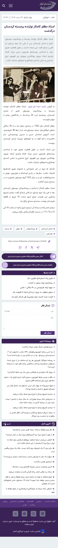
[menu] (10, 5)
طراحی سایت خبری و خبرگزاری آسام (26, 531)
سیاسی (39, 501)
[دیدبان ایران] (47, 5)
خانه (53, 17)
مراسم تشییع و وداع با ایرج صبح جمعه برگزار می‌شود (33, 394)
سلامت (33, 504)
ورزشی (5, 501)
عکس (25, 504)
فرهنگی (45, 17)
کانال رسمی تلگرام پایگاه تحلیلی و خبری (25, 256)
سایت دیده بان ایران (37, 106)
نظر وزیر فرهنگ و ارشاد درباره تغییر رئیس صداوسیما (32, 429)
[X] (32, 247)
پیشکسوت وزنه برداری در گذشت (40, 282)
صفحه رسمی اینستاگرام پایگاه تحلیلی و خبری (32, 265)
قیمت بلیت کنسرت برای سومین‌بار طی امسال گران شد (32, 296)
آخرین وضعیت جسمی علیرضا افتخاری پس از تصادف (32, 466)
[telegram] (24, 514)
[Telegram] (38, 247)
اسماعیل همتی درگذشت (43, 461)
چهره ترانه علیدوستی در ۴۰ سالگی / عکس (36, 287)
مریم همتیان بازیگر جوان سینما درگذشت (37, 347)
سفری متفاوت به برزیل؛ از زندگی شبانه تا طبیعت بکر (33, 292)
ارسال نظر (47, 333)
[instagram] (33, 514)
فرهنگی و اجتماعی (17, 501)
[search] (3, 5)
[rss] (42, 514)
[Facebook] (26, 247)
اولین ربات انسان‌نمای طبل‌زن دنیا (40, 278)
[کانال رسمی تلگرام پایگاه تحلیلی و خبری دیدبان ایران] (53, 256)
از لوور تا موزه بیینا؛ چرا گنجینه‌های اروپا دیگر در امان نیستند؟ (29, 434)
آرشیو (9, 424)
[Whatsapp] (20, 247)
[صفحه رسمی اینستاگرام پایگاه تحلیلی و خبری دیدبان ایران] (5, 265)
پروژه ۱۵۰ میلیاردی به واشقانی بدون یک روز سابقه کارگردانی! (30, 372)
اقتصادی (30, 501)
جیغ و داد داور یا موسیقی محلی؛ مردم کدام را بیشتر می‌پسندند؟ (28, 456)
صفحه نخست (49, 501)
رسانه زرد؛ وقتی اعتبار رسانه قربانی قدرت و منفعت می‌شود (30, 472)
